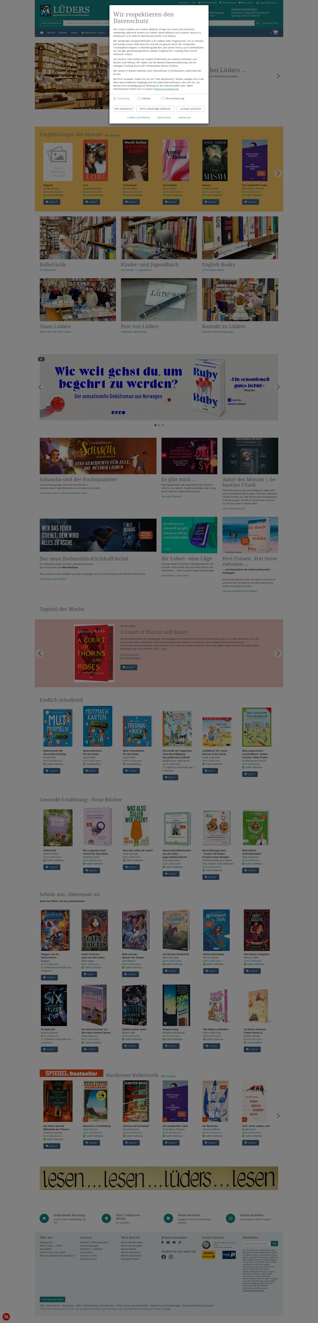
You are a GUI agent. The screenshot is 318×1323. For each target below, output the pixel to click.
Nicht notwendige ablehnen (155, 108)
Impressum (184, 117)
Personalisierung (173, 98)
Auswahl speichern (190, 108)
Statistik (146, 98)
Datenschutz (164, 117)
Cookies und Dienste (138, 117)
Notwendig (123, 98)
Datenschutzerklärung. (166, 89)
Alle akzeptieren (123, 108)
